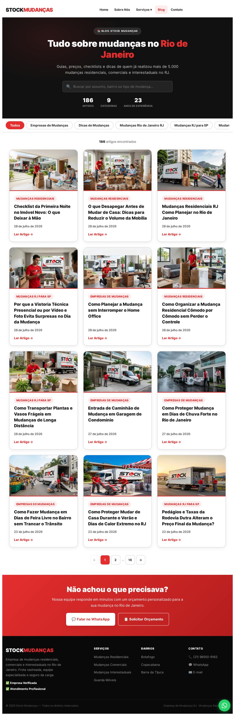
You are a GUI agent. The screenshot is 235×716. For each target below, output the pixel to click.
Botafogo (148, 657)
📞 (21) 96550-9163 (203, 657)
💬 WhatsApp (198, 664)
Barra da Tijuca (152, 672)
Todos (15, 125)
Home (104, 9)
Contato (177, 9)
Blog (161, 9)
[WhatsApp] (224, 705)
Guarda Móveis (105, 680)
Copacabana (150, 664)
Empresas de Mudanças (49, 125)
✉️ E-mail (195, 672)
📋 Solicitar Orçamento (143, 619)
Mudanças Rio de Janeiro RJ (142, 125)
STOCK (29, 10)
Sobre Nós (122, 9)
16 (130, 560)
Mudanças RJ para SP (191, 125)
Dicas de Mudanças (94, 125)
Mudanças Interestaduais (112, 672)
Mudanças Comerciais (110, 664)
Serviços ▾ (144, 9)
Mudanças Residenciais (111, 657)
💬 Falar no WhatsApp (91, 619)
